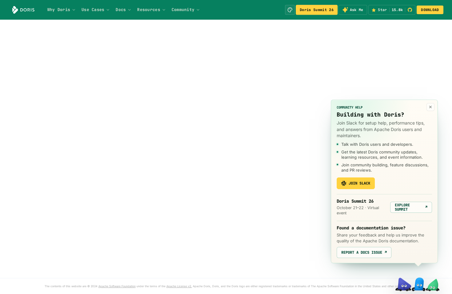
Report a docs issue (364, 252)
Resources (148, 9)
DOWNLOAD (430, 9)
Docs (121, 9)
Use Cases (92, 9)
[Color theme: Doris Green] (290, 10)
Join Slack (359, 183)
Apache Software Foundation (117, 286)
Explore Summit (411, 207)
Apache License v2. (179, 286)
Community (183, 9)
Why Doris (58, 9)
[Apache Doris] (23, 9)
